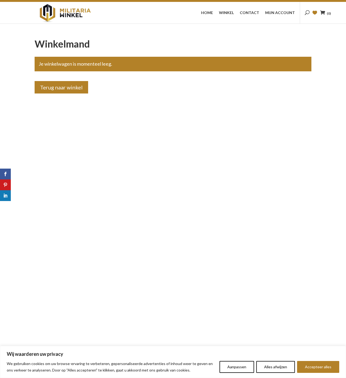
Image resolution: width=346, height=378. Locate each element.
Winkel (226, 13)
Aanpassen (236, 366)
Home (207, 13)
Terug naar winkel (61, 87)
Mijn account (280, 13)
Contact (249, 13)
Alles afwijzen (275, 366)
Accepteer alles (318, 366)
